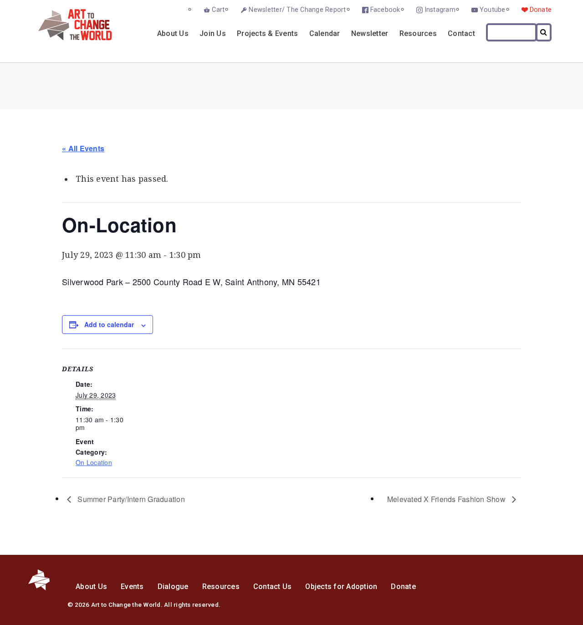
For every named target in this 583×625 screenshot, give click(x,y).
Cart (218, 10)
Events (132, 586)
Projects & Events (267, 33)
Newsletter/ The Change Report (297, 10)
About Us (173, 33)
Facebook (385, 10)
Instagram (439, 10)
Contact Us (272, 586)
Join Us (212, 33)
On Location (94, 462)
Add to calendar (109, 324)
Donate (541, 10)
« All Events (83, 148)
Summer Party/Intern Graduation (130, 499)
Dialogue (173, 586)
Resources (418, 33)
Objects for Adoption (341, 586)
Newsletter (370, 33)
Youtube (493, 10)
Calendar (324, 33)
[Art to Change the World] (68, 38)
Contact (461, 33)
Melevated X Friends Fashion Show (447, 499)
